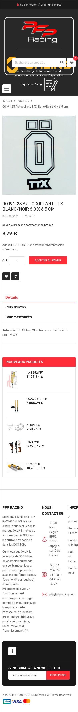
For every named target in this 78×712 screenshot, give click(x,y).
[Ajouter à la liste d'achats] (6, 276)
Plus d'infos (15, 307)
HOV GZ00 (33, 464)
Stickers (23, 101)
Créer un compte (51, 4)
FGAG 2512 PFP (37, 398)
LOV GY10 (33, 442)
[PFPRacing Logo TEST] (39, 46)
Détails (11, 297)
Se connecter (28, 4)
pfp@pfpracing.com (62, 594)
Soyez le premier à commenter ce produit (27, 224)
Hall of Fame (72, 556)
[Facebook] (12, 651)
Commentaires (18, 317)
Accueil (7, 101)
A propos (72, 519)
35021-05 (33, 425)
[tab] (39, 297)
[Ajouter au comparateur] (15, 276)
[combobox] (35, 62)
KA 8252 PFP (35, 372)
